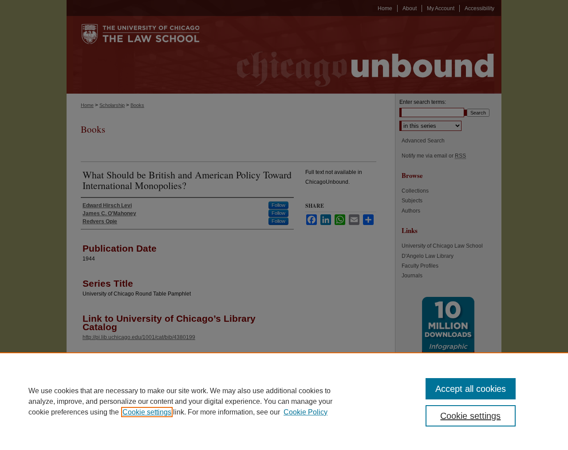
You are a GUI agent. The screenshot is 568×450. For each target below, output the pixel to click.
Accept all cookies (470, 389)
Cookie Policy (305, 412)
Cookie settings (146, 412)
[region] (284, 401)
